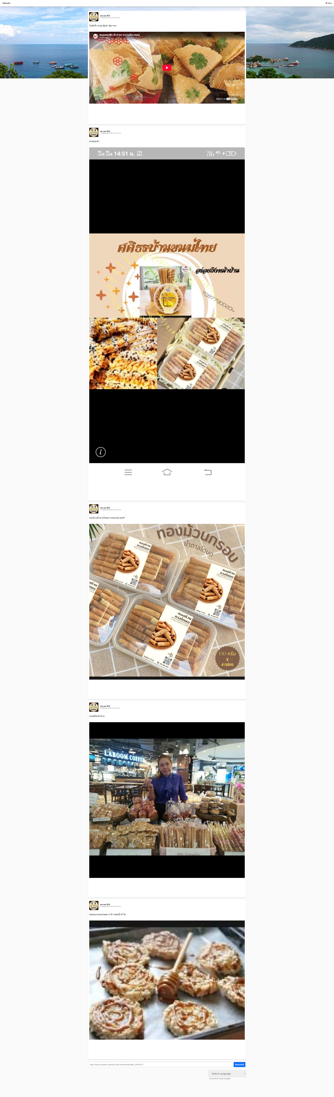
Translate (227, 1078)
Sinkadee (6, 3)
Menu (330, 3)
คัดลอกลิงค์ (239, 1065)
